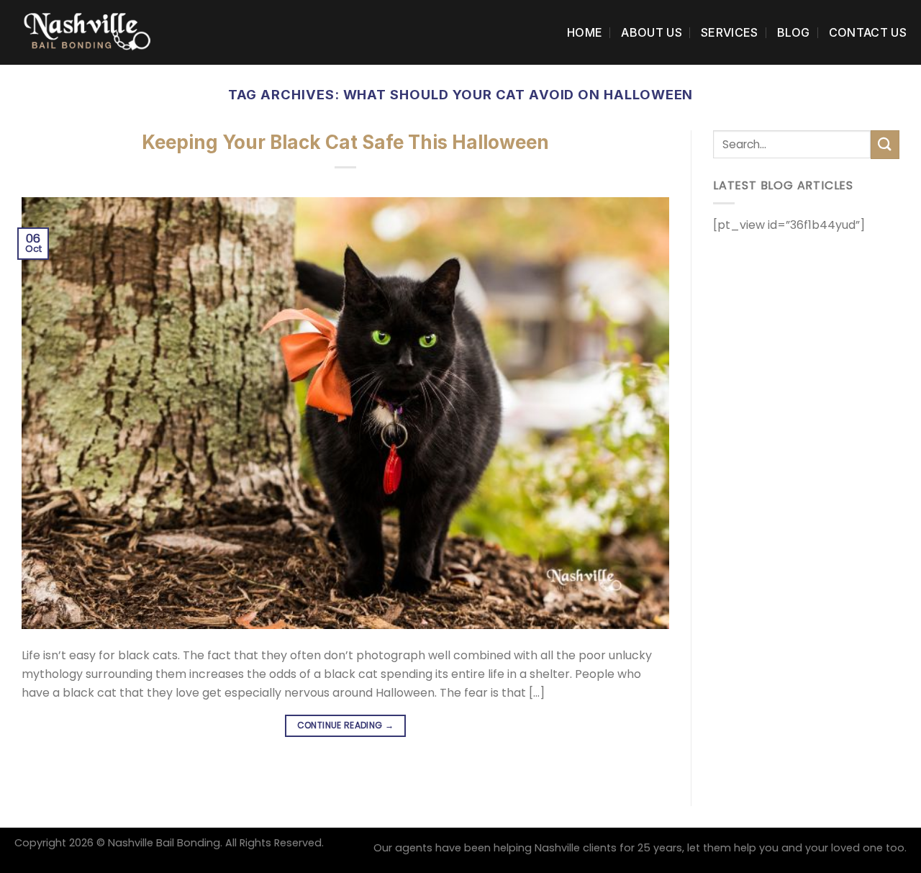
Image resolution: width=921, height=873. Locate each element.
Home (584, 32)
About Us (651, 32)
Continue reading (345, 725)
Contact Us (868, 32)
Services (729, 32)
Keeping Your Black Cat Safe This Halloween (345, 142)
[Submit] (885, 144)
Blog (793, 32)
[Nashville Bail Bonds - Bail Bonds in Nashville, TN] (86, 32)
